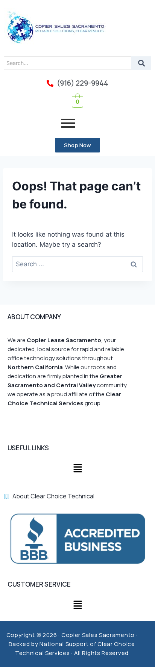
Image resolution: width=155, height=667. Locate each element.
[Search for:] (77, 264)
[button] (77, 469)
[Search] (141, 63)
